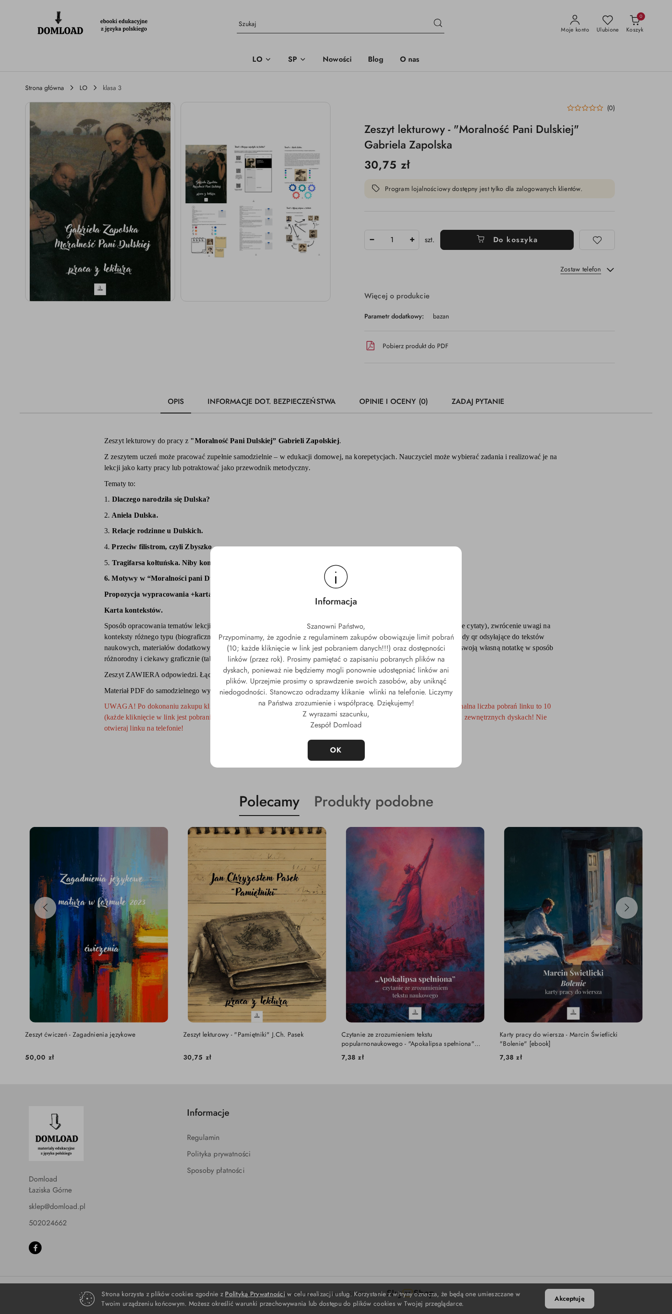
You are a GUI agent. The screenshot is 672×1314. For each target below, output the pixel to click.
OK (336, 750)
